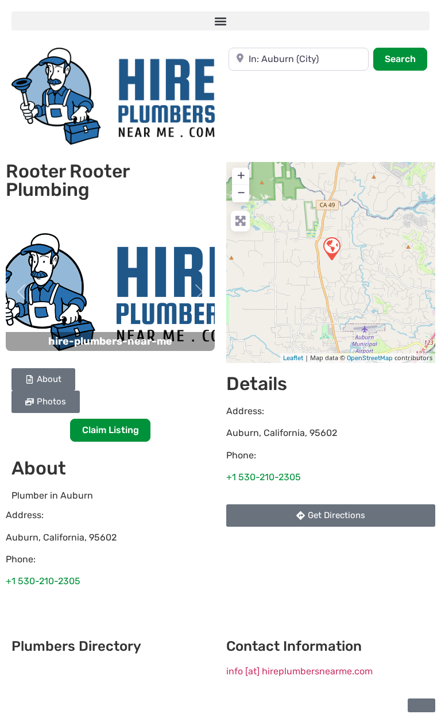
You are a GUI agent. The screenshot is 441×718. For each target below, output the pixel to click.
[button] (220, 20)
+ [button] (241, 175)
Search (406, 58)
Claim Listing (110, 429)
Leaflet (293, 358)
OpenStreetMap (370, 358)
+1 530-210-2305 (43, 581)
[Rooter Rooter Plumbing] (331, 248)
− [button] (241, 192)
